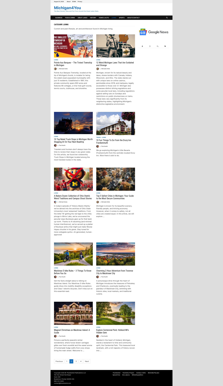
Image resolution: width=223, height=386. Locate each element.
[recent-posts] (150, 46)
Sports (121, 18)
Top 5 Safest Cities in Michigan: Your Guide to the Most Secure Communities (115, 197)
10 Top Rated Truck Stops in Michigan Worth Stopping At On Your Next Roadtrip (73, 140)
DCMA (74, 1)
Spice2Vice (116, 375)
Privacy (80, 1)
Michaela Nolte (63, 68)
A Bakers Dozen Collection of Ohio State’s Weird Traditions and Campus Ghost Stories (73, 197)
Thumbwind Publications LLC (76, 373)
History (93, 18)
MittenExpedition (137, 375)
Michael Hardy (63, 202)
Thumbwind (116, 373)
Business (58, 18)
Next (87, 361)
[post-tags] (165, 46)
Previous (59, 361)
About (68, 1)
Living (114, 18)
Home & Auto (104, 18)
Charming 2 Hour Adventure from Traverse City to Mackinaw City (114, 272)
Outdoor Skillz (141, 373)
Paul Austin (62, 145)
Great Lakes (82, 18)
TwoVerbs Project (128, 373)
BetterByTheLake (153, 373)
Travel (98, 137)
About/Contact (133, 18)
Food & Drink (70, 18)
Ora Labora (126, 375)
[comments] (157, 46)
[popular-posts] (142, 46)
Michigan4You (67, 7)
